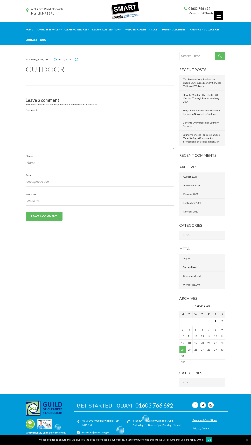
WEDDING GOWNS (135, 29)
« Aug (182, 361)
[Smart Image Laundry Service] (125, 10)
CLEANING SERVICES (75, 29)
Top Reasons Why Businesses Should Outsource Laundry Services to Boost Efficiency (202, 83)
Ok (209, 439)
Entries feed (190, 267)
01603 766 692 (199, 8)
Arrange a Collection (204, 29)
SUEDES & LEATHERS (173, 29)
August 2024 (190, 176)
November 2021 (191, 185)
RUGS (154, 29)
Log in (186, 258)
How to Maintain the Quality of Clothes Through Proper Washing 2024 (201, 98)
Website (31, 194)
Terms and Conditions (204, 420)
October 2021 (190, 194)
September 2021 (192, 202)
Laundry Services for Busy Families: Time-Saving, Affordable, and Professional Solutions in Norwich (201, 138)
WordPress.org (191, 284)
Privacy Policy (200, 428)
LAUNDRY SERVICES (48, 29)
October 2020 (190, 211)
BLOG (42, 39)
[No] (246, 440)
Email (29, 175)
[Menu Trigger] (218, 15)
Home (29, 29)
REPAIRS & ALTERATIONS (106, 29)
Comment (31, 110)
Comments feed (192, 275)
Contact (31, 39)
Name (29, 156)
